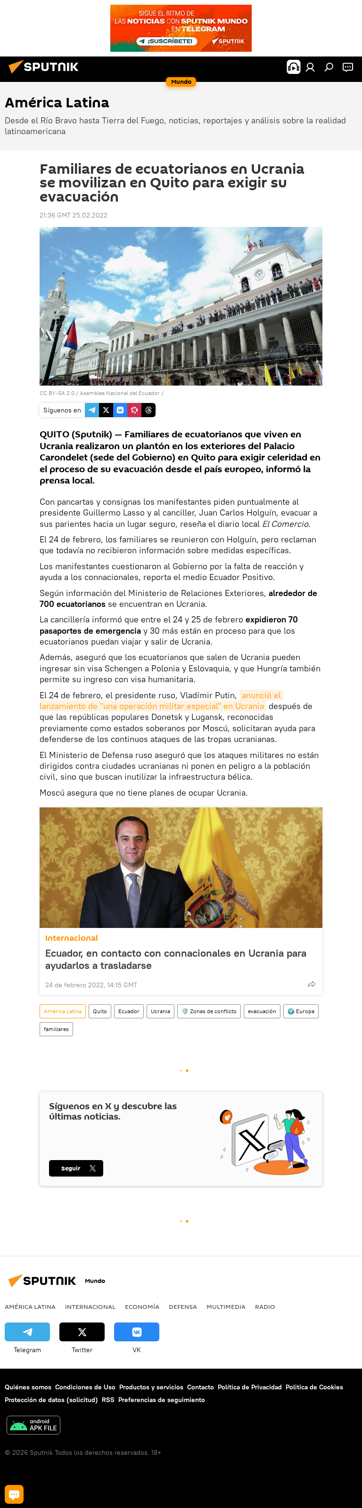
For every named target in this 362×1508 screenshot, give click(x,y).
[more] (311, 984)
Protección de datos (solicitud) (51, 1399)
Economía (142, 1306)
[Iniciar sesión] (310, 66)
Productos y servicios (151, 1387)
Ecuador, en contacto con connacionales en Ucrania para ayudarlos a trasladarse (175, 959)
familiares (56, 1028)
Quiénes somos (28, 1387)
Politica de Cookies (314, 1387)
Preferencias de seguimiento (161, 1399)
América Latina (63, 1011)
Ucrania (160, 1011)
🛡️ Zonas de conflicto (209, 1011)
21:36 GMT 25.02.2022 (73, 215)
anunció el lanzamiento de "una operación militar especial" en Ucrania (161, 700)
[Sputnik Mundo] (46, 75)
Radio (265, 1306)
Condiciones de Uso (85, 1387)
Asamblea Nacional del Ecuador (120, 392)
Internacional (71, 938)
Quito (100, 1011)
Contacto (200, 1387)
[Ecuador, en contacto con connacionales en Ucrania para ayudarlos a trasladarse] (181, 867)
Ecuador (129, 1011)
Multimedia (226, 1306)
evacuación (262, 1011)
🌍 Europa (301, 1011)
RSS (108, 1399)
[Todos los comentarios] (14, 1494)
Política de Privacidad (250, 1387)
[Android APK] (33, 1426)
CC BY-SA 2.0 (57, 392)
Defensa (183, 1306)
